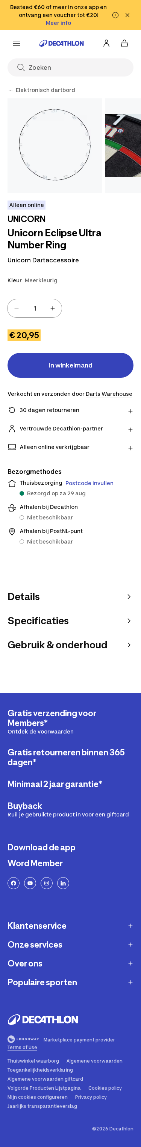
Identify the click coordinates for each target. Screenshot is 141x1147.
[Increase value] (53, 308)
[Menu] (17, 43)
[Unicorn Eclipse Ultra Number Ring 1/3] (55, 145)
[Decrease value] (17, 308)
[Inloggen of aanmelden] (106, 43)
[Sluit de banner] (127, 15)
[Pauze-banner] (115, 15)
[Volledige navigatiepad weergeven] (11, 90)
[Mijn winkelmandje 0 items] (124, 43)
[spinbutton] (35, 308)
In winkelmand (70, 365)
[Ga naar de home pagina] (61, 43)
